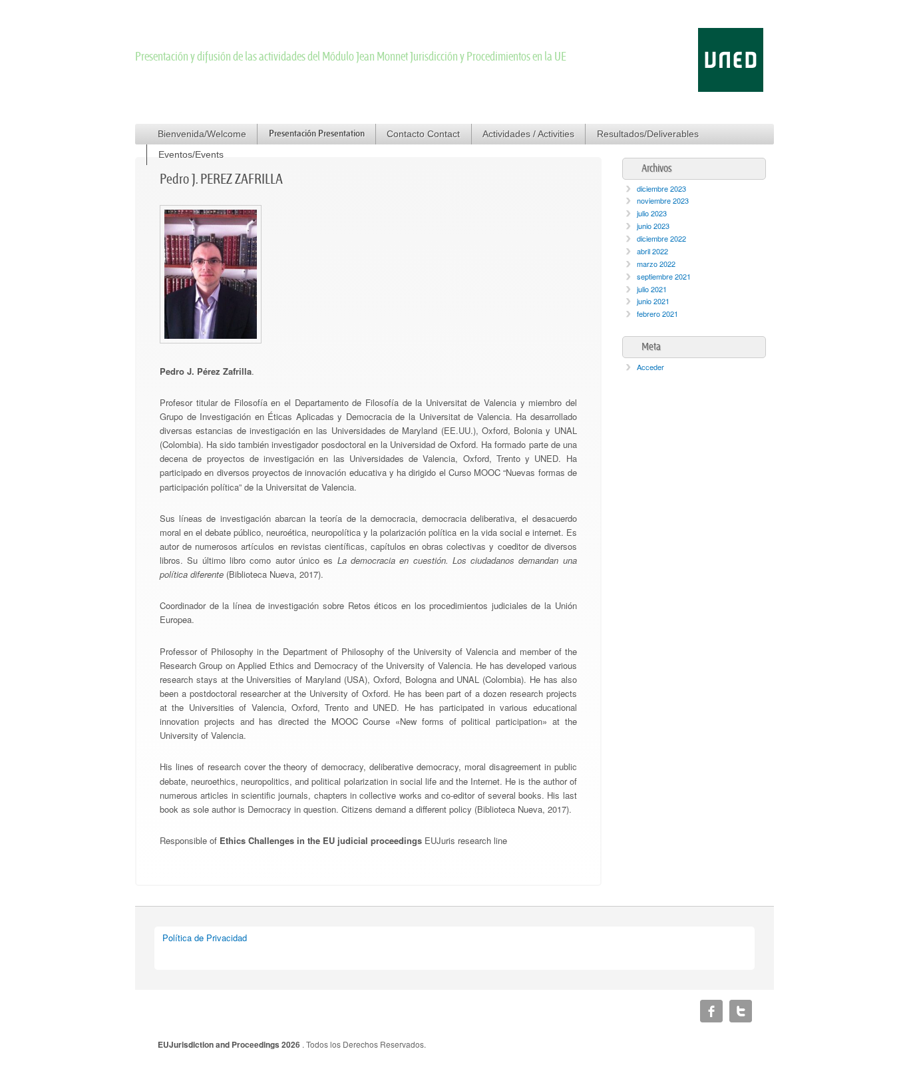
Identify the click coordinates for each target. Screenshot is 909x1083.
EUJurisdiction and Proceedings (278, 34)
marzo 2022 (656, 263)
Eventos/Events (191, 155)
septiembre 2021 (664, 276)
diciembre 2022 (661, 238)
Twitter (740, 1011)
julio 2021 (652, 289)
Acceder (650, 366)
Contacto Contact (423, 134)
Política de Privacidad (204, 937)
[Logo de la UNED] (730, 88)
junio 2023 (653, 225)
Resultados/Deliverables (648, 134)
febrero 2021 (657, 313)
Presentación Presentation (317, 133)
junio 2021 (653, 301)
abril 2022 (652, 251)
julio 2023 (652, 213)
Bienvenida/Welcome (202, 134)
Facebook (711, 1011)
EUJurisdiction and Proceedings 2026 (230, 1044)
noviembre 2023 (663, 200)
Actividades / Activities (528, 134)
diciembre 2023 (661, 188)
